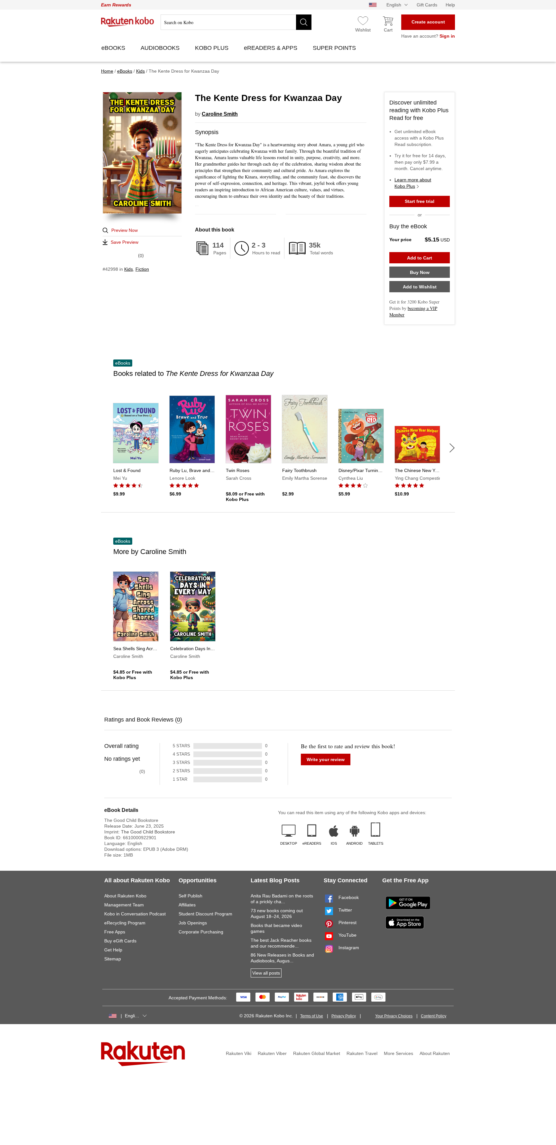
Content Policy (433, 1016)
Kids (128, 269)
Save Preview (124, 242)
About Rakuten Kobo (125, 895)
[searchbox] (236, 22)
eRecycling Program (124, 922)
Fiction (142, 269)
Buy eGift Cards (120, 940)
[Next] (452, 448)
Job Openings (193, 922)
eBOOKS (114, 48)
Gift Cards (427, 4)
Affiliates (187, 904)
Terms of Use (311, 1016)
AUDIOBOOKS (161, 48)
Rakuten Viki (238, 1053)
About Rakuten (435, 1053)
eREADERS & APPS (271, 48)
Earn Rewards (116, 4)
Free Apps (114, 931)
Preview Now (124, 230)
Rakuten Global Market (316, 1053)
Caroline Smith (220, 114)
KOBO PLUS (212, 48)
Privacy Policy (343, 1016)
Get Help (113, 949)
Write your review (326, 759)
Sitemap (112, 958)
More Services (398, 1053)
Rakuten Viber (272, 1053)
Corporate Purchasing (201, 931)
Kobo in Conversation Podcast (135, 913)
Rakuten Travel (362, 1053)
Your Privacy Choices (393, 1016)
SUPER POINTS (335, 48)
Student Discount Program (205, 913)
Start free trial (419, 201)
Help (450, 4)
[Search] (303, 22)
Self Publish (190, 895)
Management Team (124, 904)
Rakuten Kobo (127, 22)
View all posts (266, 973)
